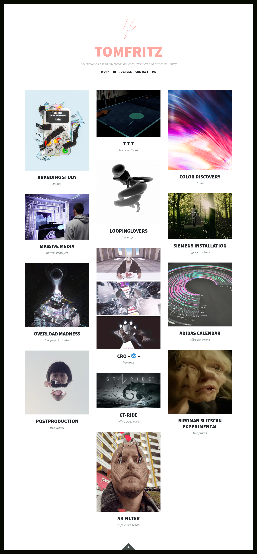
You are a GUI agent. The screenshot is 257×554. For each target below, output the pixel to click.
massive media (57, 246)
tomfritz (128, 51)
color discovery (200, 177)
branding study (57, 177)
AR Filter (128, 518)
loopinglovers (129, 231)
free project (129, 237)
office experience (200, 252)
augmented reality (128, 525)
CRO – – (128, 356)
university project (57, 253)
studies (57, 184)
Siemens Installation (200, 246)
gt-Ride (128, 415)
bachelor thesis (128, 150)
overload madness (57, 334)
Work (105, 72)
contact (141, 72)
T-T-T (128, 143)
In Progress (122, 72)
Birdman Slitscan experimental (200, 423)
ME (154, 72)
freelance (128, 362)
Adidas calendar (200, 333)
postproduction (57, 421)
